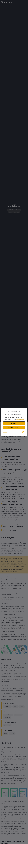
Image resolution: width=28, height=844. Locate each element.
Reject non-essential (14, 427)
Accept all (14, 423)
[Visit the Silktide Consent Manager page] (23, 432)
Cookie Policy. (20, 419)
